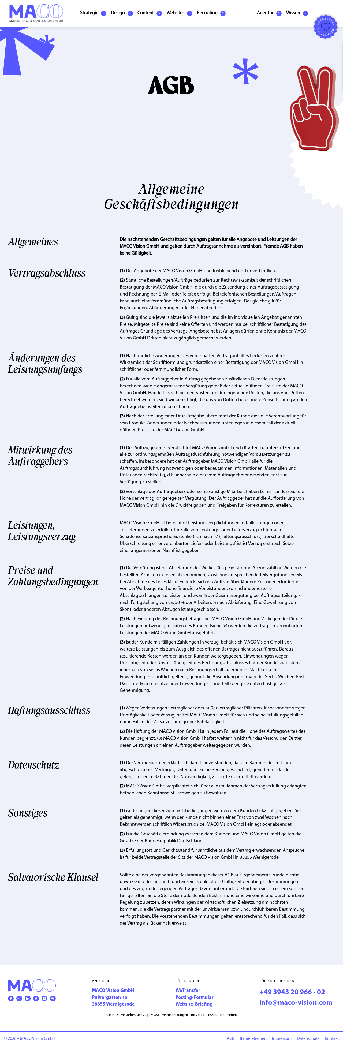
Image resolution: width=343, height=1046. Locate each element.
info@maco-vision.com (296, 1003)
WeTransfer (188, 990)
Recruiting (207, 13)
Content (145, 13)
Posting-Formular (195, 997)
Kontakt (332, 1039)
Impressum (282, 1039)
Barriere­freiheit (253, 1039)
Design (118, 13)
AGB (230, 1039)
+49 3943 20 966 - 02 (292, 992)
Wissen (293, 13)
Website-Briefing (194, 1004)
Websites (175, 13)
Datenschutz (308, 1039)
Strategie (89, 13)
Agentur (265, 13)
